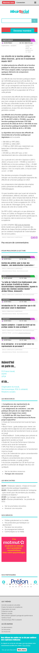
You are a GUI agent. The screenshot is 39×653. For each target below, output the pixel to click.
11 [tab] (34, 584)
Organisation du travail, (11, 387)
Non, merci (22, 650)
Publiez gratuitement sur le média (16, 520)
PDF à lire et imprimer (22, 225)
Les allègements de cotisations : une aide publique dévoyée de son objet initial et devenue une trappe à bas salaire (18, 411)
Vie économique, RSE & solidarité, (15, 389)
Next (35, 582)
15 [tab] (16, 587)
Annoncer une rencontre (13, 508)
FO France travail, (8, 371)
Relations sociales (22, 271)
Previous (4, 582)
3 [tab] (10, 584)
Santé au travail (6, 333)
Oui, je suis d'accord (9, 650)
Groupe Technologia (24, 333)
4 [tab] (13, 584)
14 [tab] (13, 587)
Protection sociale (7, 611)
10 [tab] (31, 584)
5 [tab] (16, 584)
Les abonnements (7, 627)
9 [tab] (28, 584)
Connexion (20, 2)
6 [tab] (19, 584)
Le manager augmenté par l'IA (18, 497)
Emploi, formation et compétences (12, 237)
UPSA (4, 376)
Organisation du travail (9, 271)
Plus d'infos (26, 645)
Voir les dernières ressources (15, 471)
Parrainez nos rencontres (13, 527)
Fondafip (13, 45)
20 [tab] (31, 587)
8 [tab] (25, 584)
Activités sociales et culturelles (11, 605)
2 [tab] (7, 584)
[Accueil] (19, 12)
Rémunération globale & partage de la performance (17, 615)
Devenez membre (22, 30)
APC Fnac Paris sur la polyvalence (14, 447)
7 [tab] (22, 584)
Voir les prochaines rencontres (15, 506)
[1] (2, 227)
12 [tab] (37, 584)
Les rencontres (6, 629)
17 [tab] (22, 587)
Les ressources (6, 631)
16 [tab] (19, 587)
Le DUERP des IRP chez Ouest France (17, 415)
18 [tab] (25, 587)
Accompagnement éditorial (14, 529)
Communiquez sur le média (14, 532)
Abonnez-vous (8, 2)
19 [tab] (28, 587)
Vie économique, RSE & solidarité (12, 620)
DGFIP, (4, 374)
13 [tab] (10, 587)
